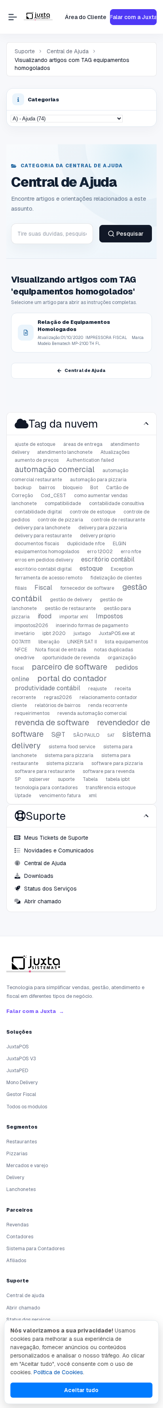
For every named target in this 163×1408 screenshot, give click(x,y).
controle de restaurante (118, 520)
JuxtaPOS (17, 1047)
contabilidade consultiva (116, 503)
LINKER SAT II (82, 642)
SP (18, 779)
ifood (44, 616)
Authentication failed (90, 460)
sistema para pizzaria (69, 755)
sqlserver (39, 779)
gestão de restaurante (70, 608)
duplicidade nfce (86, 543)
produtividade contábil (47, 688)
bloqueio (72, 487)
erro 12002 (100, 551)
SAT (110, 735)
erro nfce (131, 551)
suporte (66, 779)
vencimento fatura (60, 795)
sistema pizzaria (64, 763)
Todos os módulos (26, 1107)
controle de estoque (93, 512)
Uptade (23, 795)
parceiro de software (69, 667)
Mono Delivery (22, 1082)
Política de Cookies (58, 1372)
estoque (91, 568)
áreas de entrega (82, 444)
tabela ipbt (118, 779)
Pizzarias (16, 1153)
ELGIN (119, 543)
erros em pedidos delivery (44, 560)
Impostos (109, 616)
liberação (48, 642)
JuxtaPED (17, 1070)
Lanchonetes (21, 1189)
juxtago (82, 633)
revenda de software (52, 722)
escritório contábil (108, 559)
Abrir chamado (23, 1308)
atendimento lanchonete (65, 452)
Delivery (15, 1177)
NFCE (21, 650)
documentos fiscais (37, 543)
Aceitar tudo (81, 1390)
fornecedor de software (87, 588)
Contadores (19, 1237)
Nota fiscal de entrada (60, 650)
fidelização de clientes (116, 578)
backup (23, 487)
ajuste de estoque (35, 444)
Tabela (90, 779)
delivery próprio (97, 536)
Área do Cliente (85, 17)
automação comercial (55, 469)
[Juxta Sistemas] (36, 965)
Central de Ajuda (68, 51)
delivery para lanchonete (42, 528)
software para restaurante (45, 771)
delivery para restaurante (43, 536)
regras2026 (58, 697)
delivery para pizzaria (102, 528)
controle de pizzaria (60, 520)
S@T (58, 734)
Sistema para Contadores (35, 1248)
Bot (94, 487)
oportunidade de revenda (71, 658)
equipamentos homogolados (47, 551)
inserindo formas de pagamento (92, 625)
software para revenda (109, 771)
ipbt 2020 (54, 633)
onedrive (24, 658)
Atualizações (114, 452)
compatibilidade (63, 503)
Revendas (17, 1225)
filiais (21, 588)
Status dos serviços (28, 1320)
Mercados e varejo (27, 1165)
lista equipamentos (126, 642)
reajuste (97, 689)
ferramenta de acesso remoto (48, 578)
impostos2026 (31, 625)
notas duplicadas (113, 650)
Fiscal (43, 587)
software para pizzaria (117, 763)
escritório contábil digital (43, 569)
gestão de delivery (71, 600)
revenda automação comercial (92, 713)
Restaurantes (21, 1142)
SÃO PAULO (86, 735)
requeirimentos (32, 713)
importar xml (73, 617)
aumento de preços (37, 460)
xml (93, 795)
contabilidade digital (38, 512)
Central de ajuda (25, 1295)
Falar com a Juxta (133, 17)
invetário (24, 633)
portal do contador (72, 678)
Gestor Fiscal (21, 1094)
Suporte (25, 51)
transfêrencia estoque (110, 787)
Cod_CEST (53, 495)
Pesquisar (130, 233)
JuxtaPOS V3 (21, 1059)
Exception (122, 569)
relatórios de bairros (57, 705)
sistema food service (72, 747)
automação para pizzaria (98, 479)
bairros (47, 487)
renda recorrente (107, 705)
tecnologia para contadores (46, 787)
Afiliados (16, 1260)
